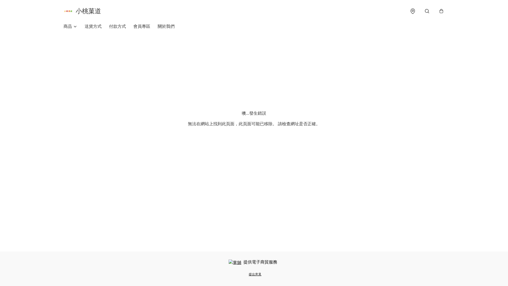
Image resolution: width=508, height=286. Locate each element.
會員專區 (141, 26)
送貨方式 (93, 26)
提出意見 (255, 274)
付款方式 (117, 26)
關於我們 (166, 26)
